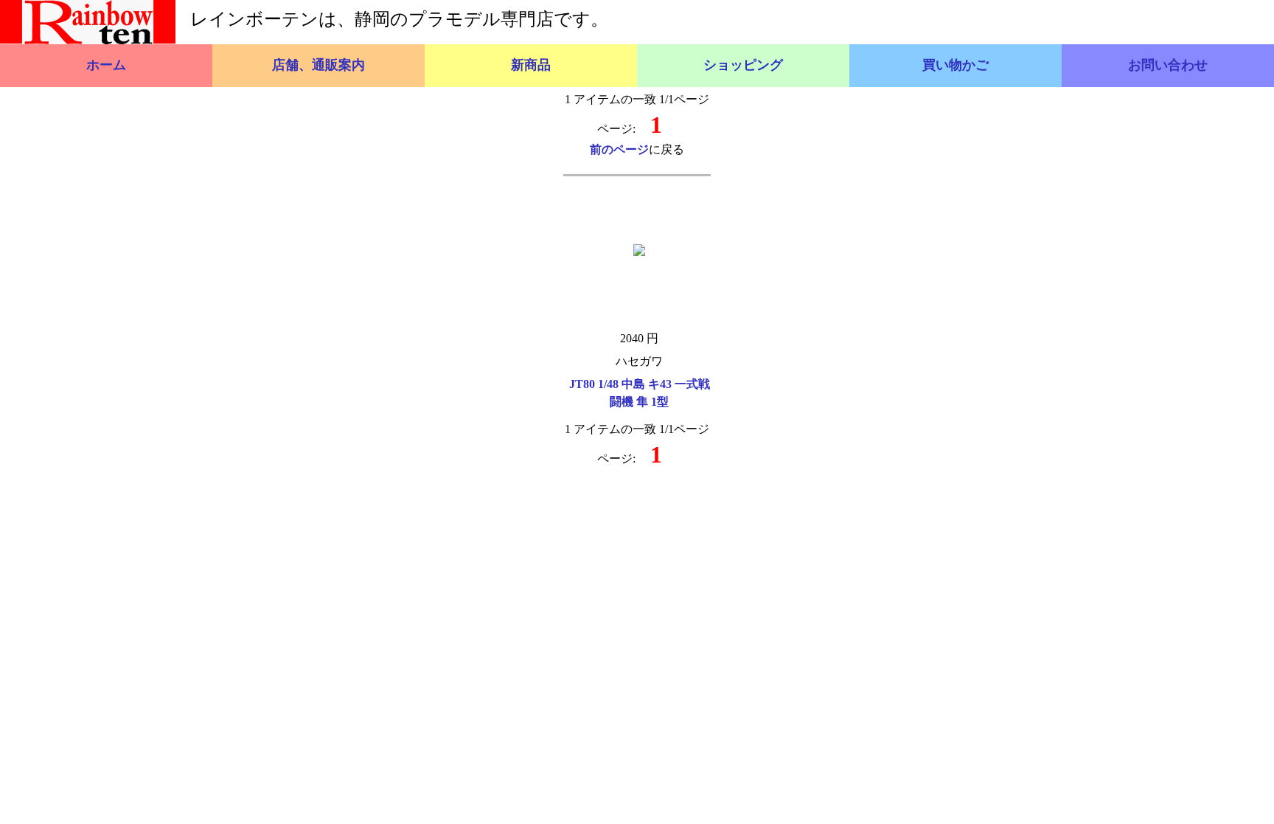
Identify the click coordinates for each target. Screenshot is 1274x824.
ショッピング (743, 65)
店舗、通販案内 (318, 65)
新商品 (531, 65)
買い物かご (955, 65)
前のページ (619, 149)
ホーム (106, 65)
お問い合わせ (1168, 65)
